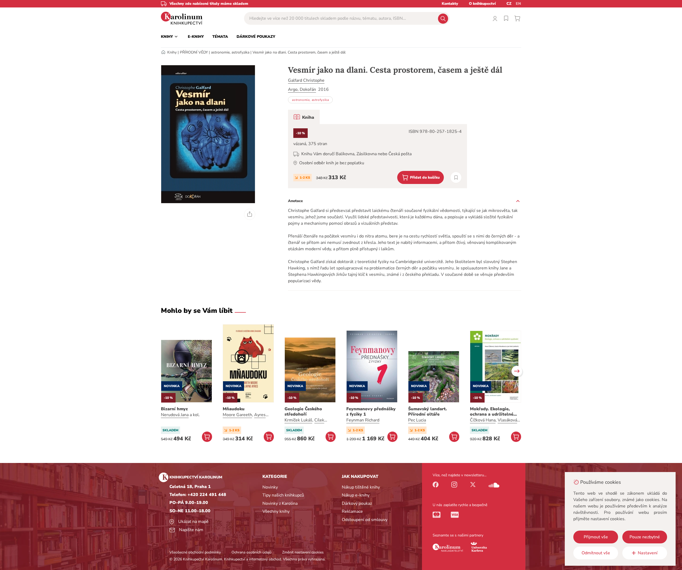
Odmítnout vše (596, 553)
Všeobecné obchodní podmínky (195, 552)
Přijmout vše (596, 537)
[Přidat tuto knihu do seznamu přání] (456, 177)
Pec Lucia (417, 420)
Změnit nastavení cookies (303, 552)
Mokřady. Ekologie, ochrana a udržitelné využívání (491, 411)
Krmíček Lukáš (298, 420)
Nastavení (647, 553)
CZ (509, 3)
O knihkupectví (482, 3)
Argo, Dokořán (302, 89)
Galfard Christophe (306, 80)
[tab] (304, 117)
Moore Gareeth (237, 415)
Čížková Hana (483, 420)
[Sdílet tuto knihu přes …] (249, 214)
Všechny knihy (276, 511)
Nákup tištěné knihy (361, 487)
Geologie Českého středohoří (303, 411)
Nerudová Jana (175, 415)
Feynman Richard (362, 420)
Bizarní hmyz (174, 409)
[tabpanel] (377, 156)
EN (518, 3)
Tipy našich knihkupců (283, 495)
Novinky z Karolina (280, 503)
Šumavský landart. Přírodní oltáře (427, 411)
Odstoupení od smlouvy (364, 520)
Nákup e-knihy (356, 495)
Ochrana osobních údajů (251, 552)
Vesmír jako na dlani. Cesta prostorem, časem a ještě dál (299, 52)
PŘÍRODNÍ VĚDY (194, 52)
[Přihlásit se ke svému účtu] (495, 18)
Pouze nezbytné (645, 537)
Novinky (270, 487)
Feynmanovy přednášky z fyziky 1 (371, 411)
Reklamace (352, 511)
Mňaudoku (234, 409)
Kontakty (450, 3)
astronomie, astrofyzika (230, 52)
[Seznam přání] (506, 18)
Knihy (172, 52)
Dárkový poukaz (357, 503)
